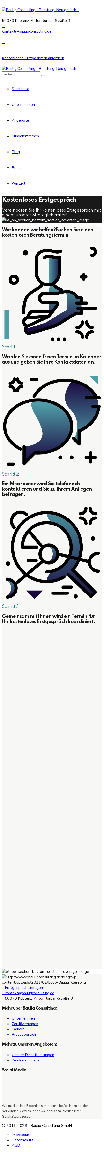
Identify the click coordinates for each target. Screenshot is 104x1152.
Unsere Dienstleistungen (33, 1055)
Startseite (20, 89)
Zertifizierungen (25, 1024)
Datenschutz (22, 1140)
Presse (18, 167)
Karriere (18, 1029)
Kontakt (18, 183)
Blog (16, 152)
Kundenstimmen (25, 136)
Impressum (21, 1134)
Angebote (20, 120)
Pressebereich (24, 1034)
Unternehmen (23, 104)
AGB (16, 1145)
